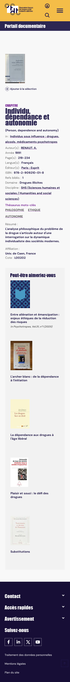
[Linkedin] (18, 642)
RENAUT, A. (29, 148)
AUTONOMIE (14, 216)
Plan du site (12, 672)
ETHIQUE (34, 210)
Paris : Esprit (30, 168)
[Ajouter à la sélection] (7, 89)
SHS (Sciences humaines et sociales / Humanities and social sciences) (32, 193)
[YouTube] (38, 642)
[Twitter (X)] (28, 642)
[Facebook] (8, 642)
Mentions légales (15, 663)
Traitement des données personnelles (28, 655)
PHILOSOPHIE (14, 210)
